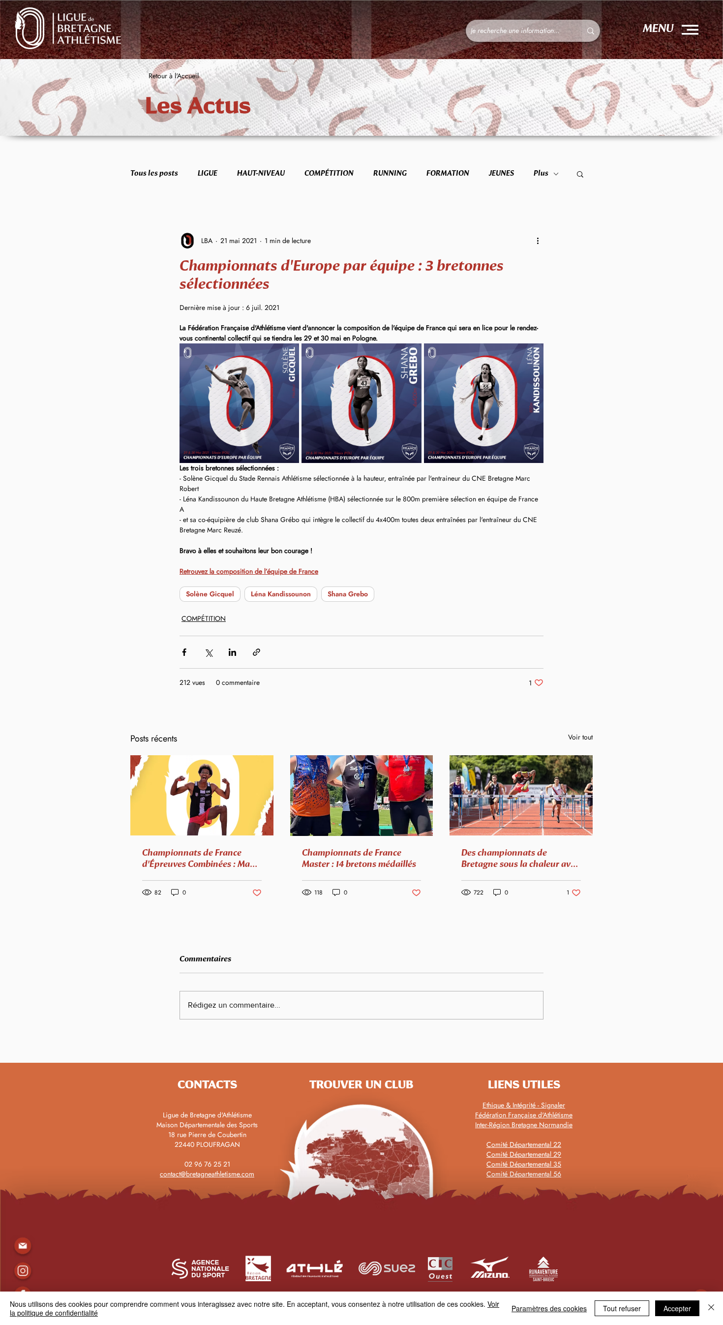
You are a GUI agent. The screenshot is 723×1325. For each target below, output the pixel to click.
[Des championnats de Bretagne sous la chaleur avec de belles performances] (521, 795)
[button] (690, 30)
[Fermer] (711, 1308)
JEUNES (501, 173)
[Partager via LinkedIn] (232, 652)
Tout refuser (622, 1308)
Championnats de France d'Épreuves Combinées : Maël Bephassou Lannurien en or (199, 859)
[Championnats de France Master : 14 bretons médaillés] (361, 795)
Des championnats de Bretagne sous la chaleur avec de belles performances (520, 859)
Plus (541, 173)
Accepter (677, 1308)
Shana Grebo (348, 594)
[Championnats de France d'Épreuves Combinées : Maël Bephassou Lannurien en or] (201, 795)
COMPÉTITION (329, 173)
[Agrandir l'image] (239, 403)
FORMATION (447, 173)
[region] (22, 1271)
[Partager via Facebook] (184, 652)
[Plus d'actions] (537, 241)
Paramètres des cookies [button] (549, 1308)
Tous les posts (154, 173)
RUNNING (390, 173)
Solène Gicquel (210, 594)
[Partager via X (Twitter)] (208, 652)
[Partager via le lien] (256, 652)
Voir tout (580, 737)
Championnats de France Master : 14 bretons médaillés (359, 859)
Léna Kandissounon (281, 594)
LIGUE (207, 173)
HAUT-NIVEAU (261, 173)
